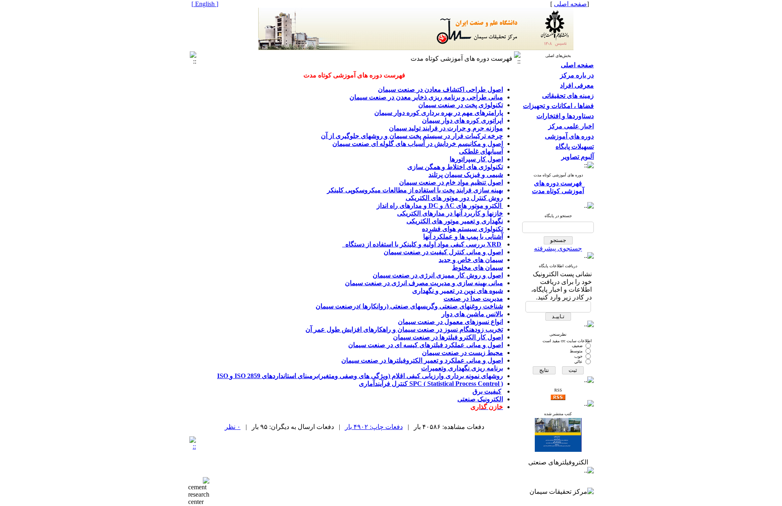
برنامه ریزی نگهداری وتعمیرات (462, 368)
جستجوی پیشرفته (558, 248)
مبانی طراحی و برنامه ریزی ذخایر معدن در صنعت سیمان (426, 97)
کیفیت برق (486, 391)
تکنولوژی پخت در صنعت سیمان (460, 104)
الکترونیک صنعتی (480, 399)
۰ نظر (233, 426)
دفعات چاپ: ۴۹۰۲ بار (374, 426)
